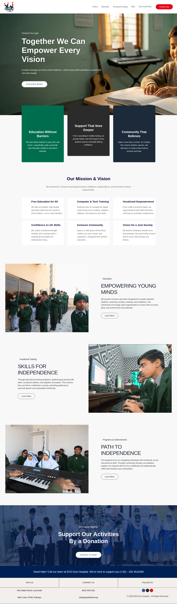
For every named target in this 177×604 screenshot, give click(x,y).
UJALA (95, 7)
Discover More (34, 84)
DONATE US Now (88, 555)
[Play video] (88, 519)
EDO (133, 7)
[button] (164, 6)
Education (105, 7)
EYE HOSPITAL (145, 7)
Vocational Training (120, 7)
